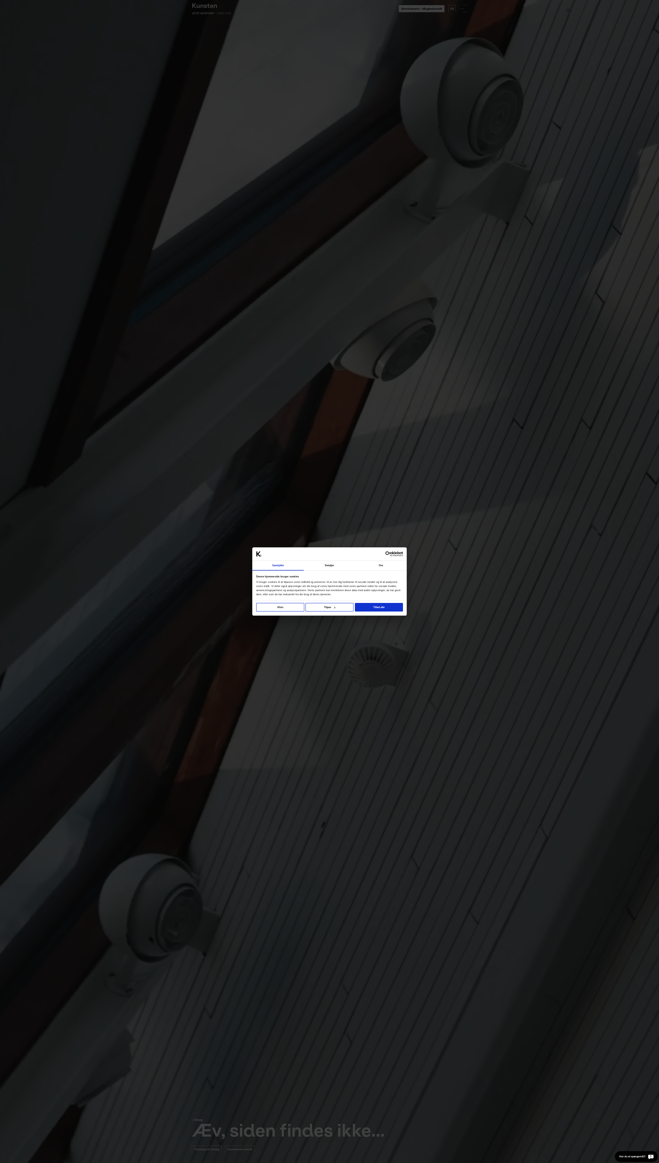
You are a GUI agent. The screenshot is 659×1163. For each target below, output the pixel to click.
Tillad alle (379, 607)
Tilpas (327, 607)
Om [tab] (381, 565)
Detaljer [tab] (329, 565)
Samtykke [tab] (278, 565)
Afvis (280, 607)
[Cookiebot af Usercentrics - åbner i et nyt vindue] (388, 554)
